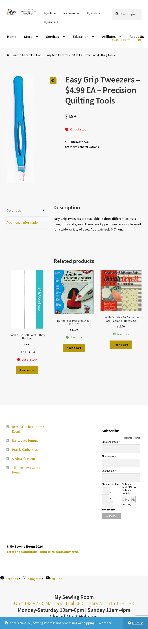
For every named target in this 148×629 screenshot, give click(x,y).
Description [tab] (14, 210)
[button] (53, 80)
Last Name (109, 471)
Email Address (111, 442)
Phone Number (110, 484)
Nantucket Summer (26, 440)
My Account (51, 22)
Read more (27, 370)
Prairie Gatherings (25, 449)
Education (80, 36)
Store (28, 36)
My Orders (93, 13)
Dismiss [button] (137, 623)
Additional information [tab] (23, 222)
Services (52, 36)
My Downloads (72, 13)
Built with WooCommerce (59, 552)
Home (11, 36)
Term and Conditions (21, 552)
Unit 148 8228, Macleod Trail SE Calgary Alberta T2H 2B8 (74, 603)
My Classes (51, 13)
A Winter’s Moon (23, 458)
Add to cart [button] (74, 348)
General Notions (32, 55)
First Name (109, 456)
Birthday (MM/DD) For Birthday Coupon (129, 488)
